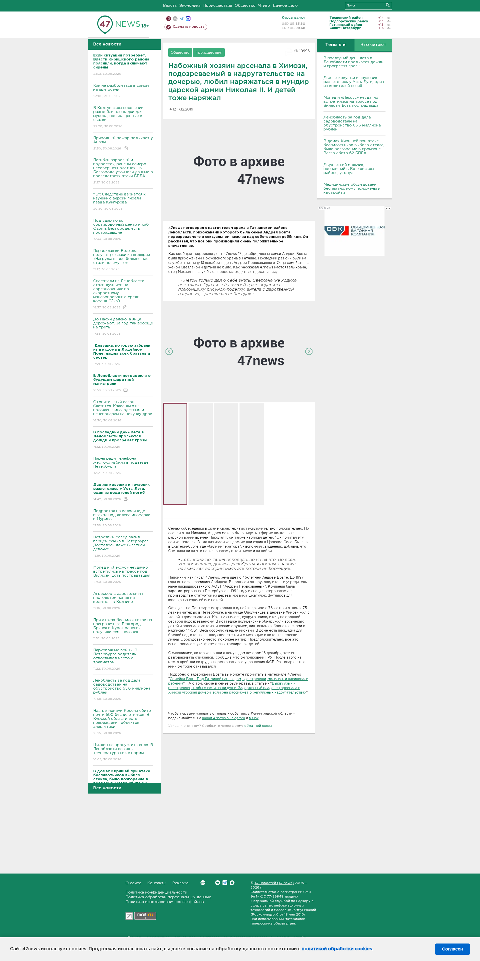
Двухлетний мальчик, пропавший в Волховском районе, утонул (349, 168)
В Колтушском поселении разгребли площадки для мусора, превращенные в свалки (118, 117)
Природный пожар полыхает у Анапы (123, 143)
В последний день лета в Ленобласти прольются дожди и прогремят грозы (354, 62)
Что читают (373, 45)
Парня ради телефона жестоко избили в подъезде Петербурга (120, 465)
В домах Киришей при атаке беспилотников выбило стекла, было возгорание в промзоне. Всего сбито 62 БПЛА (354, 147)
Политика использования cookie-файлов (165, 902)
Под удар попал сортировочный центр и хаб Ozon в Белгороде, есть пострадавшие (121, 229)
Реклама (180, 883)
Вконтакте (217, 882)
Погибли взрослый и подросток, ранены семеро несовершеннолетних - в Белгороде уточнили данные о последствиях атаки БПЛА (123, 171)
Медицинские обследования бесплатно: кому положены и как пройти (352, 188)
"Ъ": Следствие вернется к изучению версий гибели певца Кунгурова (119, 201)
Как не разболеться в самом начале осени (121, 90)
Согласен (452, 949)
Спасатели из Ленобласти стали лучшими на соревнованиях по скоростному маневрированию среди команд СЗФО (118, 294)
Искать (388, 5)
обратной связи (258, 726)
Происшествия (217, 5)
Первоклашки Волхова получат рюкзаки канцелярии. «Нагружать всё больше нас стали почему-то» (122, 260)
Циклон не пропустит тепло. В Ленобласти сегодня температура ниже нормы (123, 752)
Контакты (156, 883)
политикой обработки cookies (337, 949)
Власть (170, 5)
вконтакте (175, 18)
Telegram (224, 882)
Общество (245, 5)
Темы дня (335, 45)
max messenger (188, 18)
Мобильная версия (168, 18)
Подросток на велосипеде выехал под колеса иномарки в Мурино (121, 518)
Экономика (190, 5)
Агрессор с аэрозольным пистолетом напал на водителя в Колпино (118, 601)
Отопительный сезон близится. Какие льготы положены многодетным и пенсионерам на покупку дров (122, 411)
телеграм (181, 18)
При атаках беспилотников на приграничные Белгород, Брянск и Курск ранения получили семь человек (122, 629)
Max (232, 882)
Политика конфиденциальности (156, 892)
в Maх (253, 718)
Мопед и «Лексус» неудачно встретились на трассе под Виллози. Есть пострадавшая (121, 574)
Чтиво (264, 5)
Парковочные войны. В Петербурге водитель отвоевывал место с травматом (115, 659)
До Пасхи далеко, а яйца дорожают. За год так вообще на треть (123, 326)
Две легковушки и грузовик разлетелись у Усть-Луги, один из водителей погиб (354, 81)
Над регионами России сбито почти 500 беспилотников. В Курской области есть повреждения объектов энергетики (122, 722)
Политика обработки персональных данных (168, 897)
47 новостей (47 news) (274, 883)
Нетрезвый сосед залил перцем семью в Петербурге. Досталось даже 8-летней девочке (121, 546)
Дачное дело (285, 5)
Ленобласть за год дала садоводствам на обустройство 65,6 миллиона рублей (121, 689)
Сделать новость (188, 26)
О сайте (133, 883)
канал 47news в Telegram (223, 718)
